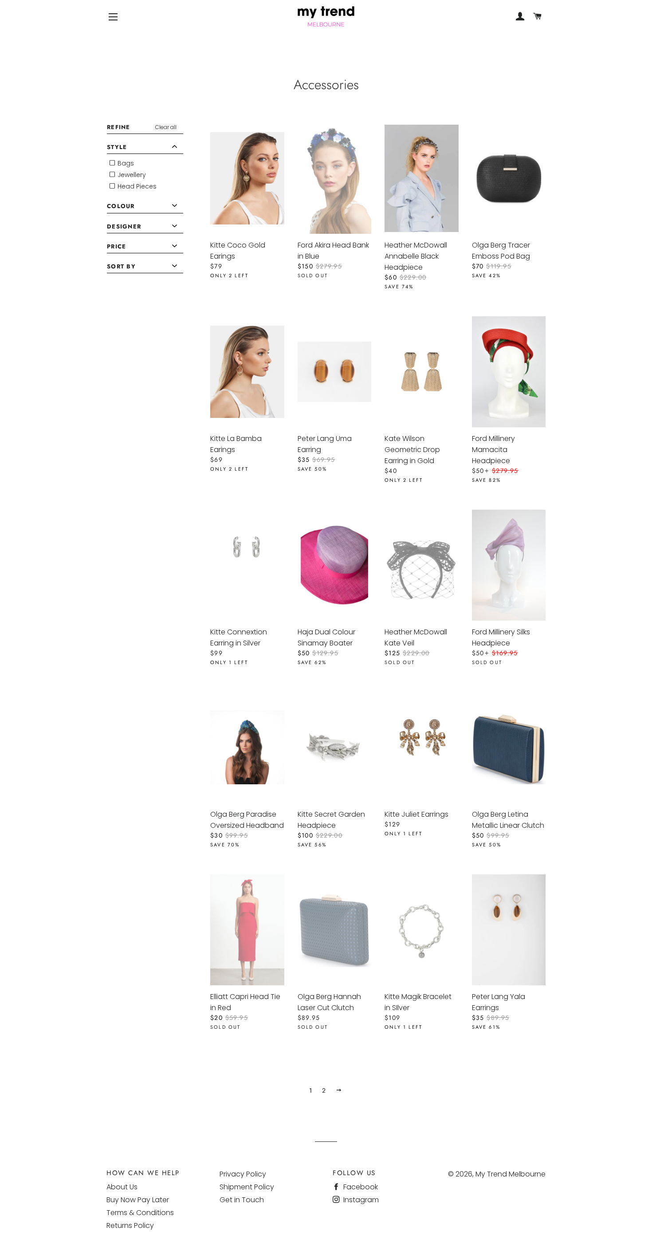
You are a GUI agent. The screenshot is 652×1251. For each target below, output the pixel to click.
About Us (121, 1187)
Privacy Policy (243, 1174)
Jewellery (131, 174)
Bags (125, 163)
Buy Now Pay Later (137, 1200)
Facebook (360, 1187)
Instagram (360, 1200)
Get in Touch (242, 1200)
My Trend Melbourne (510, 1174)
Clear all (166, 127)
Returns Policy (130, 1225)
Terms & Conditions (140, 1213)
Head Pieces (136, 186)
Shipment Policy (247, 1187)
